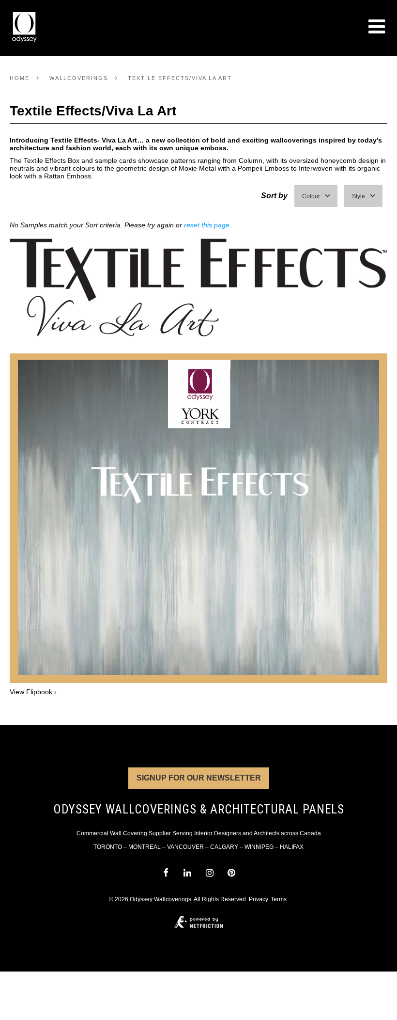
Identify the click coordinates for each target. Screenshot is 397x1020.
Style (358, 196)
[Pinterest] (231, 873)
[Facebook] (165, 873)
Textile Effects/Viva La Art (180, 78)
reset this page (206, 225)
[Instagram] (209, 873)
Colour (311, 196)
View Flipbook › (33, 692)
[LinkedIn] (188, 873)
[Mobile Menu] (376, 26)
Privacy (258, 899)
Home (20, 78)
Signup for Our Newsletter (199, 778)
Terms (279, 899)
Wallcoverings (78, 78)
